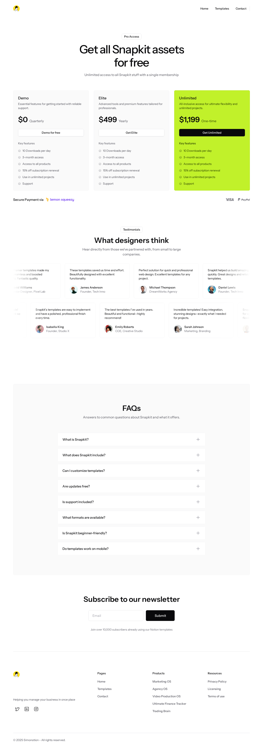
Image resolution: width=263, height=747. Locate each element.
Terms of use (216, 696)
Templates (104, 689)
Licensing (214, 689)
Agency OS (159, 689)
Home (101, 681)
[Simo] (16, 8)
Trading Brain (161, 711)
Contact (102, 696)
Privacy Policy (217, 681)
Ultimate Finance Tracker (169, 704)
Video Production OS (166, 696)
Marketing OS (161, 681)
